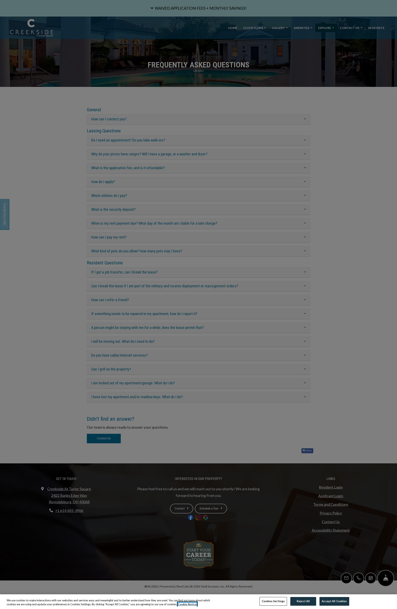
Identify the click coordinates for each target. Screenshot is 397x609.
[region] (198, 601)
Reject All (303, 601)
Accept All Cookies (334, 601)
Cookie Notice (187, 604)
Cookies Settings (273, 601)
